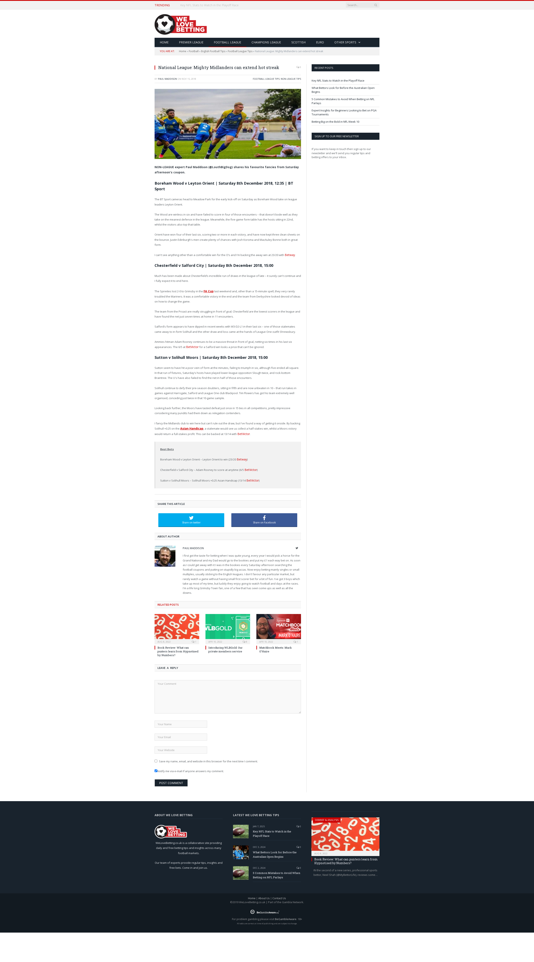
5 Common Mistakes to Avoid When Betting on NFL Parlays (276, 872)
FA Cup (208, 291)
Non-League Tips (291, 78)
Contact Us (279, 895)
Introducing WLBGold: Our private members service (225, 646)
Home (182, 51)
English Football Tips (213, 51)
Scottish (298, 42)
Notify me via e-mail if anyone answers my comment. (190, 768)
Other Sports (345, 42)
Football (194, 51)
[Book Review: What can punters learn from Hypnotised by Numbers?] (177, 625)
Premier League (191, 42)
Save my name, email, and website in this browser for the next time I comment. (208, 758)
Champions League (266, 42)
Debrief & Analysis (327, 817)
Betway (289, 255)
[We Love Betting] (181, 23)
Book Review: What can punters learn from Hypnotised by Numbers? (177, 648)
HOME (164, 42)
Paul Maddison (167, 78)
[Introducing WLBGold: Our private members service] (227, 625)
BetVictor (191, 346)
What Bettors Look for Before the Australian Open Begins (219, 5)
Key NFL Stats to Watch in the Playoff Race (338, 80)
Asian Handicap (191, 427)
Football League (227, 42)
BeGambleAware (285, 916)
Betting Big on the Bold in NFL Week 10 (335, 122)
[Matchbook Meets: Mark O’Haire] (278, 625)
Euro (320, 42)
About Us (264, 895)
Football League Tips (240, 51)
